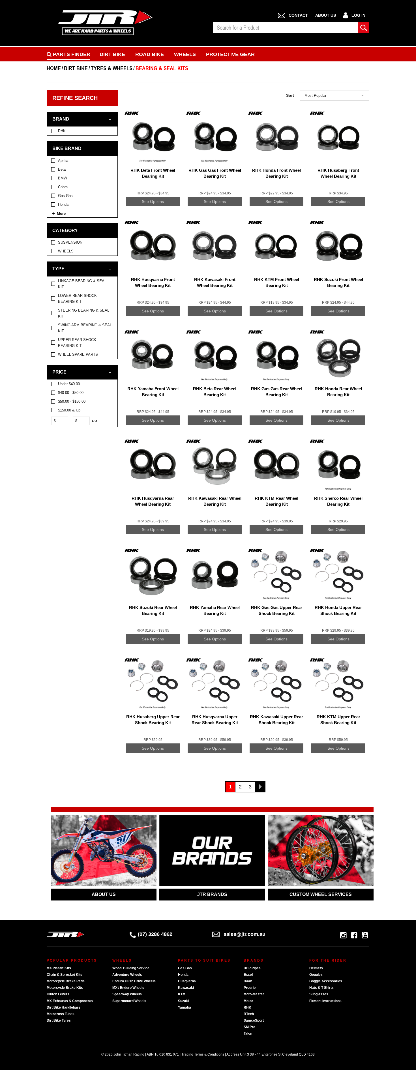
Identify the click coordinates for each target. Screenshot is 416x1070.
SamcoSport (254, 1020)
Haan (248, 981)
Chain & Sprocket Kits (64, 975)
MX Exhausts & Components (70, 1001)
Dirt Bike (112, 54)
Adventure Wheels (127, 975)
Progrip (250, 988)
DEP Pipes (252, 968)
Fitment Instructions (325, 1001)
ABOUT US (104, 894)
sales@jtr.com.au (244, 934)
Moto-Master (254, 994)
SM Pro (249, 1027)
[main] (245, 456)
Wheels (185, 54)
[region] (84, 447)
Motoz (248, 1001)
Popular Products (72, 960)
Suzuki (183, 1001)
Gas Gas (185, 968)
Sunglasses (318, 994)
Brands (254, 960)
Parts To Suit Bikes (204, 960)
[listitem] (82, 130)
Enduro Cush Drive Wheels (134, 981)
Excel (248, 975)
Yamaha (184, 1007)
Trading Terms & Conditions (202, 1054)
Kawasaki (186, 988)
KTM (181, 994)
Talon (248, 1033)
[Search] (363, 27)
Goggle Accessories (325, 981)
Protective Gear (230, 54)
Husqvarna (187, 981)
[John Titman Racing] (105, 22)
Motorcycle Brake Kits (65, 988)
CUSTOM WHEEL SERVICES (321, 894)
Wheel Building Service (130, 968)
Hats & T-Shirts (321, 988)
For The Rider (328, 960)
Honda (183, 975)
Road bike (149, 54)
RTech (249, 1014)
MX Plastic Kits (59, 968)
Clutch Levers (58, 994)
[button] (334, 95)
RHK (247, 1007)
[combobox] (285, 27)
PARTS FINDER (71, 54)
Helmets (316, 968)
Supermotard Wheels (129, 1001)
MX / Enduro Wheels (128, 988)
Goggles (316, 975)
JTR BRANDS (212, 894)
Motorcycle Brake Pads (66, 981)
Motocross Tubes (60, 1014)
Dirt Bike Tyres (59, 1020)
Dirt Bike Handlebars (63, 1007)
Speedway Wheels (127, 994)
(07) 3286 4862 (155, 934)
